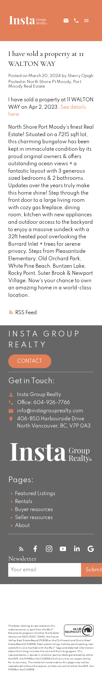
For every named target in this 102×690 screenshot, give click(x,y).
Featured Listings (35, 493)
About (22, 525)
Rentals (23, 501)
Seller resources (34, 517)
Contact (29, 361)
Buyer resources (34, 509)
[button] (21, 549)
